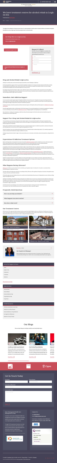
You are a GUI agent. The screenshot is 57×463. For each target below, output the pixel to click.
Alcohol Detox (6, 289)
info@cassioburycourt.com (40, 416)
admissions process (22, 109)
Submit (6, 404)
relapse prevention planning (25, 152)
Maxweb (34, 457)
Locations (7, 20)
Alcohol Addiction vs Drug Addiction (11, 311)
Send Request (35, 72)
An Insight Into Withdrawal (9, 314)
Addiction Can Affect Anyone (9, 309)
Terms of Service (26, 459)
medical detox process (38, 151)
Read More (10, 357)
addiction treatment (30, 141)
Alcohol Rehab (7, 291)
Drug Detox (6, 298)
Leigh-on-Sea (6, 269)
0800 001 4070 (12, 41)
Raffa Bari (12, 17)
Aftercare (5, 167)
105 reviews (30, 5)
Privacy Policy (24, 457)
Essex (5, 267)
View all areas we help (7, 281)
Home (4, 20)
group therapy (9, 152)
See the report (37, 441)
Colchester (6, 274)
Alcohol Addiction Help (8, 294)
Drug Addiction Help (8, 296)
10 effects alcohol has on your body (10, 307)
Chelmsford (6, 272)
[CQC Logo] (36, 431)
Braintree (6, 276)
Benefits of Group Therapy (9, 316)
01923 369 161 (37, 414)
